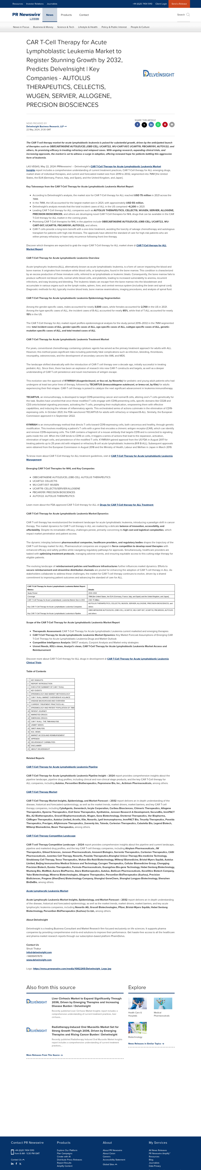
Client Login (161, 3)
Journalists (52, 3)
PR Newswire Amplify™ (159, 1153)
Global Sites (109, 1164)
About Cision (109, 1153)
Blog (151, 1159)
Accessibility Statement (114, 1159)
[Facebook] (16, 1163)
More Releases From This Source (43, 1055)
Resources (18, 3)
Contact (84, 15)
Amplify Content (64, 1166)
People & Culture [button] (140, 27)
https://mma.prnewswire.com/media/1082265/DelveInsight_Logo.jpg (72, 968)
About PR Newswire (112, 1150)
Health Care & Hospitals (135, 1014)
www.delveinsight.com (39, 960)
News (49, 15)
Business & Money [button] (43, 27)
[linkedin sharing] (151, 125)
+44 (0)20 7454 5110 (24, 1150)
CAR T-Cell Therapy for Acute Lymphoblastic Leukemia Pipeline (62, 767)
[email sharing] (172, 125)
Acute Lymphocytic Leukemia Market (47, 891)
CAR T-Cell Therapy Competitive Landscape (51, 836)
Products (66, 15)
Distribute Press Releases (69, 1159)
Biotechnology (135, 1037)
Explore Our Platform (67, 1150)
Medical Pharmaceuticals (162, 1014)
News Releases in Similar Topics (144, 1043)
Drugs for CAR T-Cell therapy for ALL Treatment (127, 505)
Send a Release (179, 3)
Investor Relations (35, 3)
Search (181, 14)
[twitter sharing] (144, 125)
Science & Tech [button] (65, 27)
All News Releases (158, 1150)
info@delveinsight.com (39, 952)
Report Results (64, 1163)
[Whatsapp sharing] (158, 125)
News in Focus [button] (21, 27)
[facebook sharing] (137, 125)
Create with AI (64, 1156)
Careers (107, 1156)
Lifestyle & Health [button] (88, 27)
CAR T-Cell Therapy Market (41, 792)
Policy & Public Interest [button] (114, 27)
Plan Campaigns (64, 1153)
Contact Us (16, 1159)
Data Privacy (155, 1166)
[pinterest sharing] (165, 125)
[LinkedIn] (12, 1163)
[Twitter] (20, 1163)
